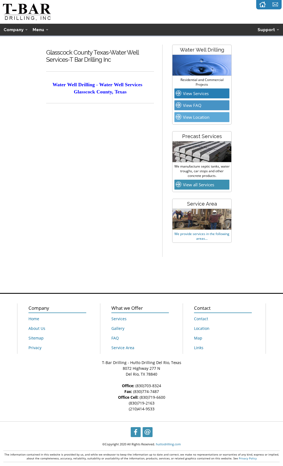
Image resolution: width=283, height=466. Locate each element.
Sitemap (36, 338)
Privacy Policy (248, 458)
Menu (38, 29)
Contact (201, 318)
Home (33, 318)
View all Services (198, 184)
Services (119, 318)
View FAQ (192, 105)
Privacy (34, 347)
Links (198, 347)
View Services (196, 93)
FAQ (115, 338)
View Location (196, 117)
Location (201, 328)
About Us (36, 328)
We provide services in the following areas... (201, 236)
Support (266, 29)
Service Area (122, 347)
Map (198, 338)
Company (13, 29)
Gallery (117, 328)
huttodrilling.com (168, 444)
